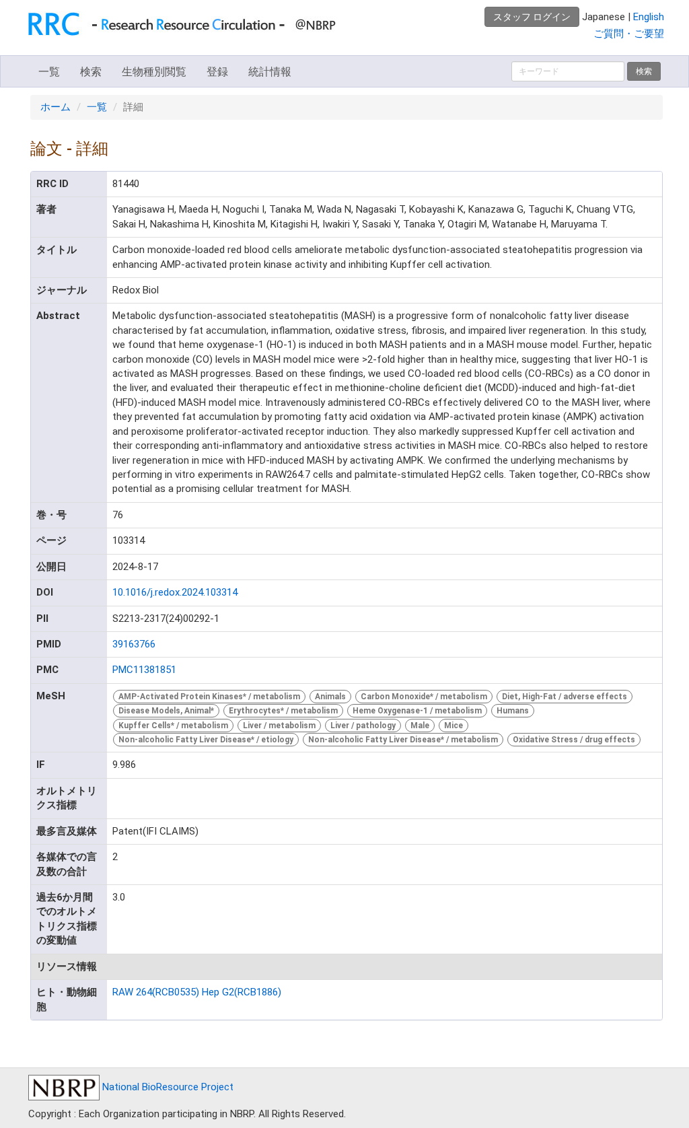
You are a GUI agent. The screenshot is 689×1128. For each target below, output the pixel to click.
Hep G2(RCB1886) (241, 992)
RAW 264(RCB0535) (155, 992)
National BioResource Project (166, 1087)
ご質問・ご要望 (628, 34)
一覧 (49, 71)
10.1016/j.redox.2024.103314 (175, 592)
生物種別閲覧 (154, 71)
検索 (91, 71)
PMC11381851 (144, 670)
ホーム (55, 107)
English (648, 17)
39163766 (133, 644)
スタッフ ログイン (532, 16)
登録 (217, 71)
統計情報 (269, 71)
